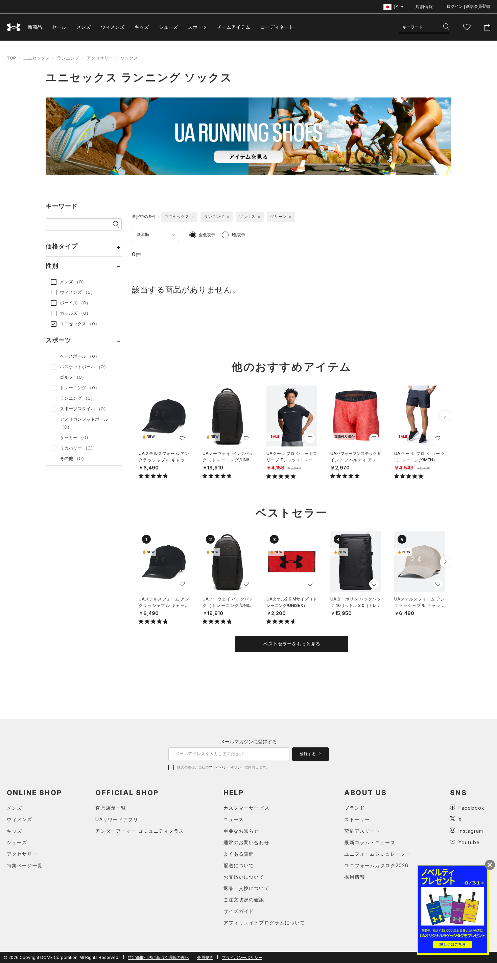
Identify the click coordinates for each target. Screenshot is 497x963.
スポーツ (197, 27)
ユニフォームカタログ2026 (376, 865)
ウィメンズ (112, 27)
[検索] (446, 27)
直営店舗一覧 (110, 808)
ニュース (233, 819)
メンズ (83, 27)
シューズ (168, 27)
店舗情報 (424, 6)
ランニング (68, 58)
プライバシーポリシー (226, 767)
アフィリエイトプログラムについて (264, 922)
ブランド (354, 808)
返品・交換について (246, 888)
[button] (445, 416)
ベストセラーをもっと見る (291, 644)
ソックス (129, 58)
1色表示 (238, 234)
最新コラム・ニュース (369, 842)
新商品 (35, 27)
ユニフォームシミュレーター (377, 854)
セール (59, 27)
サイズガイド (238, 911)
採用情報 (354, 877)
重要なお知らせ (241, 831)
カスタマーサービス (246, 808)
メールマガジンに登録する (248, 741)
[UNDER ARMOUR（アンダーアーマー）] (14, 27)
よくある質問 (238, 854)
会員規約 (205, 957)
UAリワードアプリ (116, 819)
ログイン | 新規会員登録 (468, 6)
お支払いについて (243, 877)
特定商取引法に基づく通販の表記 (158, 957)
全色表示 (207, 234)
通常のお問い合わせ (246, 842)
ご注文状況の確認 (243, 899)
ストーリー (357, 819)
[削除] (193, 217)
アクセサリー (100, 58)
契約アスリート (362, 831)
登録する (308, 753)
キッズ (142, 27)
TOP (11, 58)
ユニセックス (36, 58)
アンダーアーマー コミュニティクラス (139, 831)
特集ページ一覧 (25, 865)
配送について (238, 865)
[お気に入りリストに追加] (182, 438)
